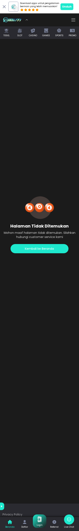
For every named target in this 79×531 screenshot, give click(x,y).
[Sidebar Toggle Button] (73, 20)
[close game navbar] (27, 20)
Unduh (67, 6)
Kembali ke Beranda (39, 249)
